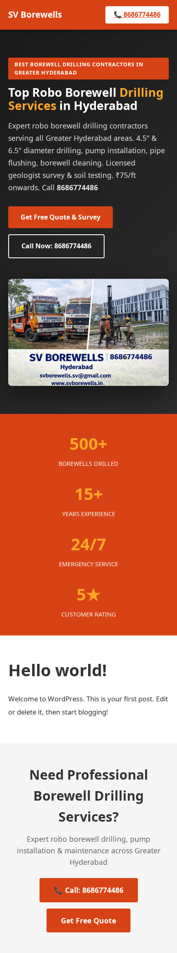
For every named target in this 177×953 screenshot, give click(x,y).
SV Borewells (35, 14)
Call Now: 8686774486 (56, 245)
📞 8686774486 (137, 14)
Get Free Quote (88, 920)
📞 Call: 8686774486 (88, 890)
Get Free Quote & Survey (60, 217)
